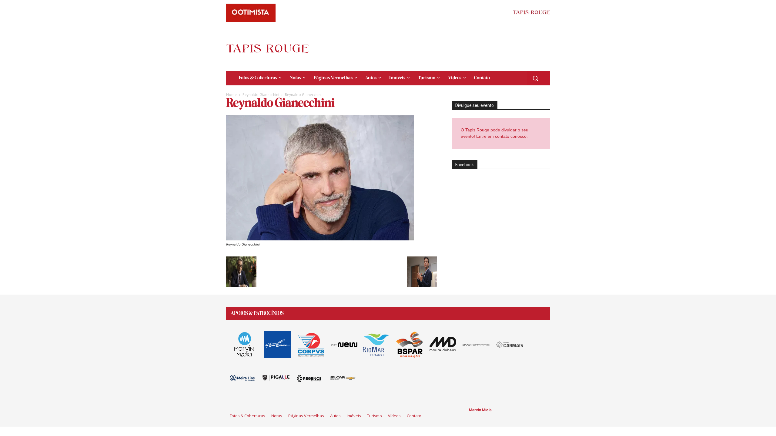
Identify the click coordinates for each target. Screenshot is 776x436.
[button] (535, 78)
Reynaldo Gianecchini (260, 94)
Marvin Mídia (480, 410)
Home (231, 94)
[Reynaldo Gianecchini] (320, 238)
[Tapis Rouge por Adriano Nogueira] (272, 48)
